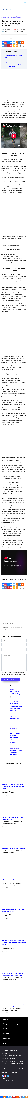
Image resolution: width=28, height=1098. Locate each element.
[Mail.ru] (19, 42)
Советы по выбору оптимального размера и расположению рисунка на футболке (14, 942)
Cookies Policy (5, 1083)
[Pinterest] (8, 45)
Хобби (5, 1043)
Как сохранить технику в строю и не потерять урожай (16, 693)
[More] (17, 45)
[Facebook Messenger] (8, 42)
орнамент (5, 623)
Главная (5, 1019)
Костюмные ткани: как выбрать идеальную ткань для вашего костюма (12, 879)
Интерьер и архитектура (11, 1024)
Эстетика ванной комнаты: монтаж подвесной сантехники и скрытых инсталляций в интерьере (15, 737)
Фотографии (7, 1038)
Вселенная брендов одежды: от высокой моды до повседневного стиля (13, 786)
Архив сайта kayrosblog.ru (8, 1080)
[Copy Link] (14, 45)
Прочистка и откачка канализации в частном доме (16, 752)
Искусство (6, 1033)
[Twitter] (14, 42)
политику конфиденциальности (15, 676)
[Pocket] (11, 45)
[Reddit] (22, 42)
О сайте (3, 1078)
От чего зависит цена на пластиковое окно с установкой (16, 720)
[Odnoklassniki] (17, 42)
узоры (11, 623)
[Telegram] (3, 45)
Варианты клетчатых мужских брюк (13, 848)
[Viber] (5, 45)
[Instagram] (5, 42)
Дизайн (5, 1028)
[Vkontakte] (11, 42)
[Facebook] (3, 42)
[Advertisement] (14, 608)
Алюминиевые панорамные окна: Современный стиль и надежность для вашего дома (16, 706)
